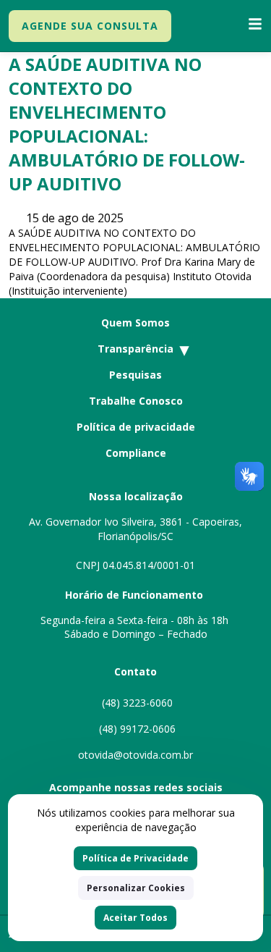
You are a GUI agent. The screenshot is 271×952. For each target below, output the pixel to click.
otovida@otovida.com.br (135, 755)
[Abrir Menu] (255, 26)
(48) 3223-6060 (136, 702)
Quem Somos (135, 322)
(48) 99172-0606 (136, 729)
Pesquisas (135, 375)
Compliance (136, 453)
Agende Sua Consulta (90, 26)
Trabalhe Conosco (136, 401)
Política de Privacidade (135, 858)
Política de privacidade (136, 427)
